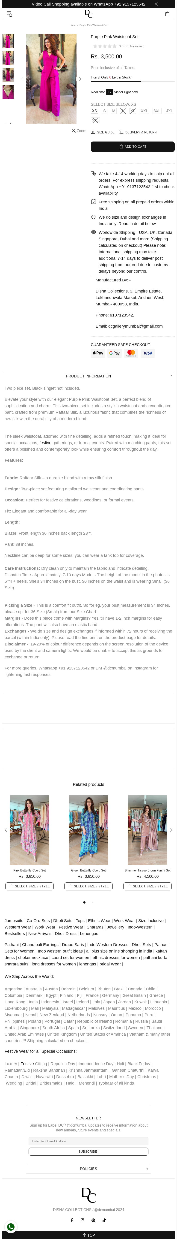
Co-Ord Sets (38, 920)
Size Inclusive (151, 920)
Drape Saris (73, 944)
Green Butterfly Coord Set (88, 870)
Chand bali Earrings (40, 944)
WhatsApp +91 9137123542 (124, 186)
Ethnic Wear (99, 920)
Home (73, 25)
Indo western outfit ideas (60, 951)
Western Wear (18, 927)
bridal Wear (110, 964)
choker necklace (33, 957)
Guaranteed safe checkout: (120, 345)
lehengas (87, 964)
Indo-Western (140, 927)
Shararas (95, 927)
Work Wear (124, 920)
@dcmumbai (104, 1210)
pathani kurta (155, 957)
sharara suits (16, 964)
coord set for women (70, 957)
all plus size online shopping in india (119, 951)
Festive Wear (71, 927)
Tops (80, 920)
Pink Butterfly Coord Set (29, 870)
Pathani (12, 944)
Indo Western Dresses (107, 944)
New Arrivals (39, 933)
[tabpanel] (29, 847)
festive (45, 442)
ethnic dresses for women (116, 957)
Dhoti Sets (62, 920)
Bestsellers (15, 933)
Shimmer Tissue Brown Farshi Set (148, 870)
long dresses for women (54, 964)
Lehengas (89, 933)
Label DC (88, 14)
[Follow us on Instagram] (83, 1220)
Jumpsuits (14, 920)
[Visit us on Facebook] (72, 1220)
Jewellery (115, 927)
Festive (27, 1063)
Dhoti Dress (66, 933)
